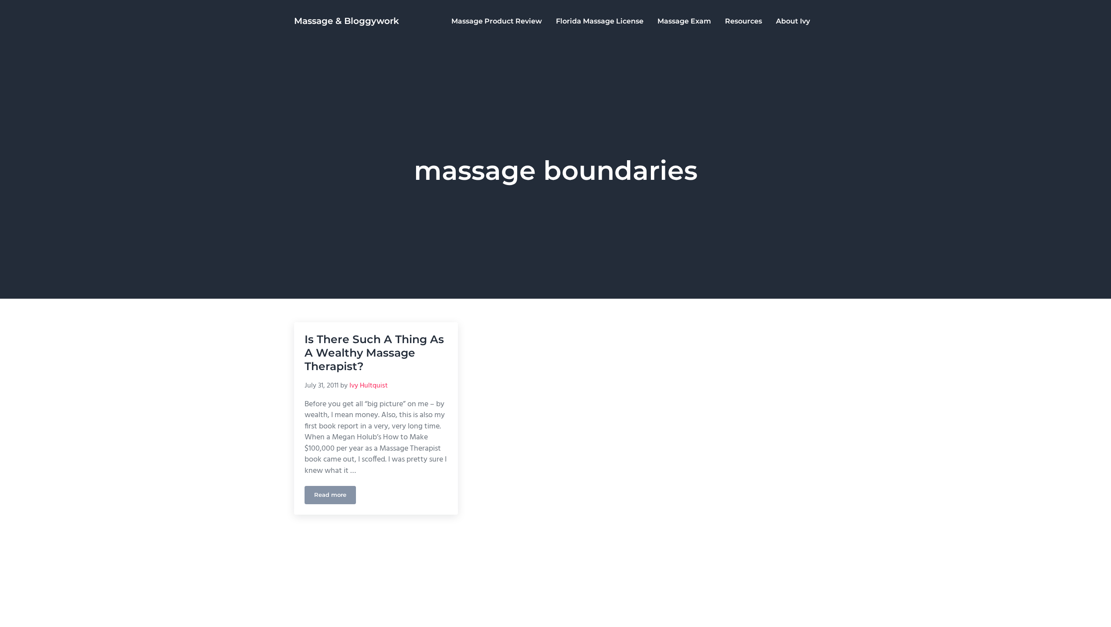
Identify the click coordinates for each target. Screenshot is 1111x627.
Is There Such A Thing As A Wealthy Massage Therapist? (374, 353)
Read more (335, 496)
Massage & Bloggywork (346, 21)
